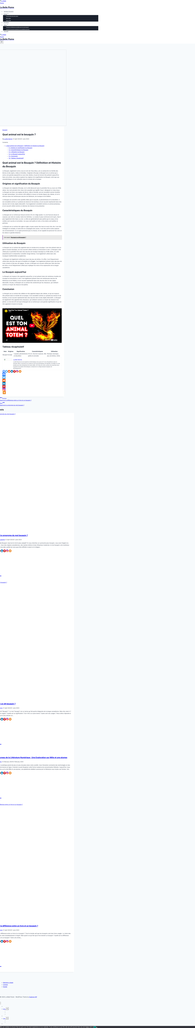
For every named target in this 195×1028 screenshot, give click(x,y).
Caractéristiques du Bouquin (18, 150)
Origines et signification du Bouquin (20, 148)
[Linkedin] (11, 371)
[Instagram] (17, 371)
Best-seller (8, 18)
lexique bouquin (8, 11)
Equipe (5, 986)
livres (4, 1009)
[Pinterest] (14, 371)
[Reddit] (9, 371)
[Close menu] (0, 1003)
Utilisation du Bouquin (16, 152)
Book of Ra (8, 20)
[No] (96, 1027)
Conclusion (13, 156)
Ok (94, 1027)
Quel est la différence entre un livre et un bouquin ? (15, 399)
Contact (5, 984)
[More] (20, 371)
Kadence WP (33, 997)
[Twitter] (6, 371)
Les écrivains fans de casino (12, 16)
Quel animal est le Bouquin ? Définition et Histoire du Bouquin (24, 146)
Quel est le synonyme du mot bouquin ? (12, 404)
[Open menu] (1, 42)
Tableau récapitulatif (16, 158)
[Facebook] (3, 371)
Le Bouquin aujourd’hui (17, 154)
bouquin (6, 22)
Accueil (6, 31)
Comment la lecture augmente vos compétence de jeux (17, 29)
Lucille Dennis (8, 139)
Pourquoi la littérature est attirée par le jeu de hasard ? (17, 27)
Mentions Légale (8, 982)
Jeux (4, 1018)
